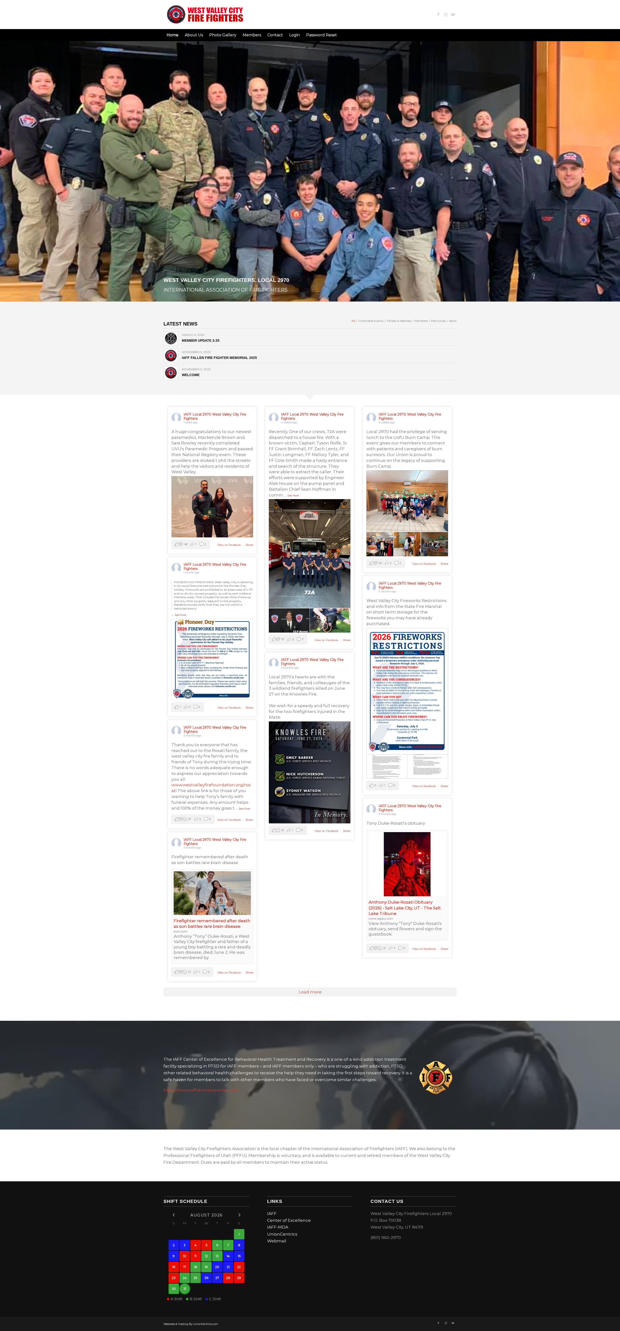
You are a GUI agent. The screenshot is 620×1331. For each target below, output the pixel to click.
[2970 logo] (206, 14)
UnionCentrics (282, 1234)
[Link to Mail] (453, 14)
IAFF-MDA (277, 1227)
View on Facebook (229, 545)
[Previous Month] (174, 1215)
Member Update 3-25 (200, 340)
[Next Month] (239, 1215)
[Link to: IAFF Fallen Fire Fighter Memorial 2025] (171, 356)
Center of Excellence (289, 1220)
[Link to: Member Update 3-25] (171, 338)
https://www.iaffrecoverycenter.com (201, 1090)
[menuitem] (172, 35)
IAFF (272, 1213)
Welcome (191, 375)
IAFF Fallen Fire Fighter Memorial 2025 (219, 358)
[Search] (453, 35)
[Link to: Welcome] (171, 373)
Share (249, 545)
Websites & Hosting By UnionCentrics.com (190, 1324)
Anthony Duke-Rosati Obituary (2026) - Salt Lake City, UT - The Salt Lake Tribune (405, 908)
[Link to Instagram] (445, 14)
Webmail (276, 1240)
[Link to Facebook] (438, 14)
